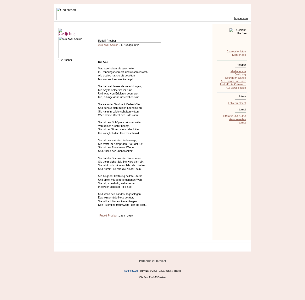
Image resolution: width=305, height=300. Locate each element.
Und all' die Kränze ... (233, 84)
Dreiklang (240, 74)
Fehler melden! (237, 103)
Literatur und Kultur (234, 115)
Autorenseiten (237, 119)
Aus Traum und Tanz (233, 81)
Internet (241, 122)
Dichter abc (239, 54)
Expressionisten (236, 51)
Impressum (241, 18)
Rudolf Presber (108, 215)
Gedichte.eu (131, 270)
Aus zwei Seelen (108, 44)
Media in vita (238, 71)
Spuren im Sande (235, 77)
